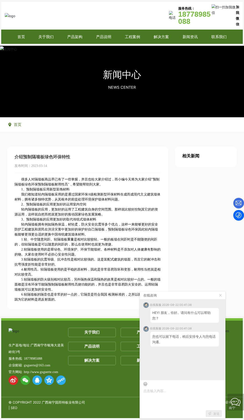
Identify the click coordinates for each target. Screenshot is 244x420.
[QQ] (37, 380)
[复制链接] (61, 380)
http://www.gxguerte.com (41, 372)
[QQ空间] (49, 380)
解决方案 (92, 360)
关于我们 (92, 332)
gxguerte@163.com (37, 365)
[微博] (13, 380)
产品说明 (92, 346)
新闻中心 (122, 74)
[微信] (25, 380)
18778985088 (33, 358)
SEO (14, 408)
